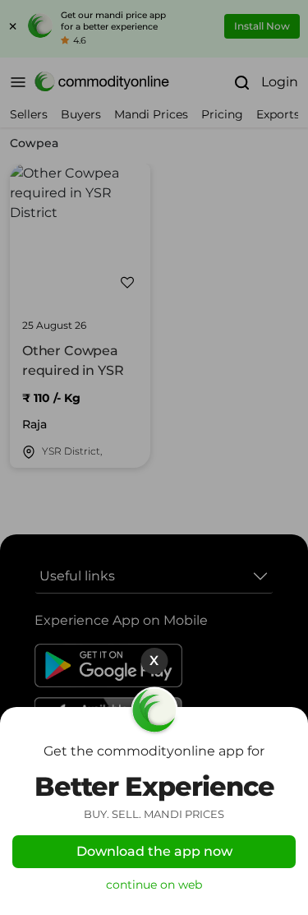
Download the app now (154, 851)
